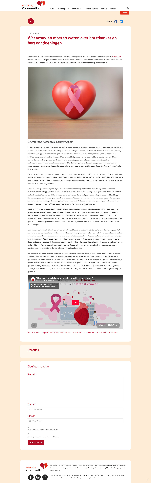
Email (31, 416)
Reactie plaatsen (36, 442)
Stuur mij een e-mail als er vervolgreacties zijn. (43, 429)
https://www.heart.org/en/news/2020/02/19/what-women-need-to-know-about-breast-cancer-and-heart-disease (72, 332)
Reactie (32, 374)
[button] (128, 8)
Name (32, 404)
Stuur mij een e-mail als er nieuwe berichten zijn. (43, 437)
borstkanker (116, 56)
